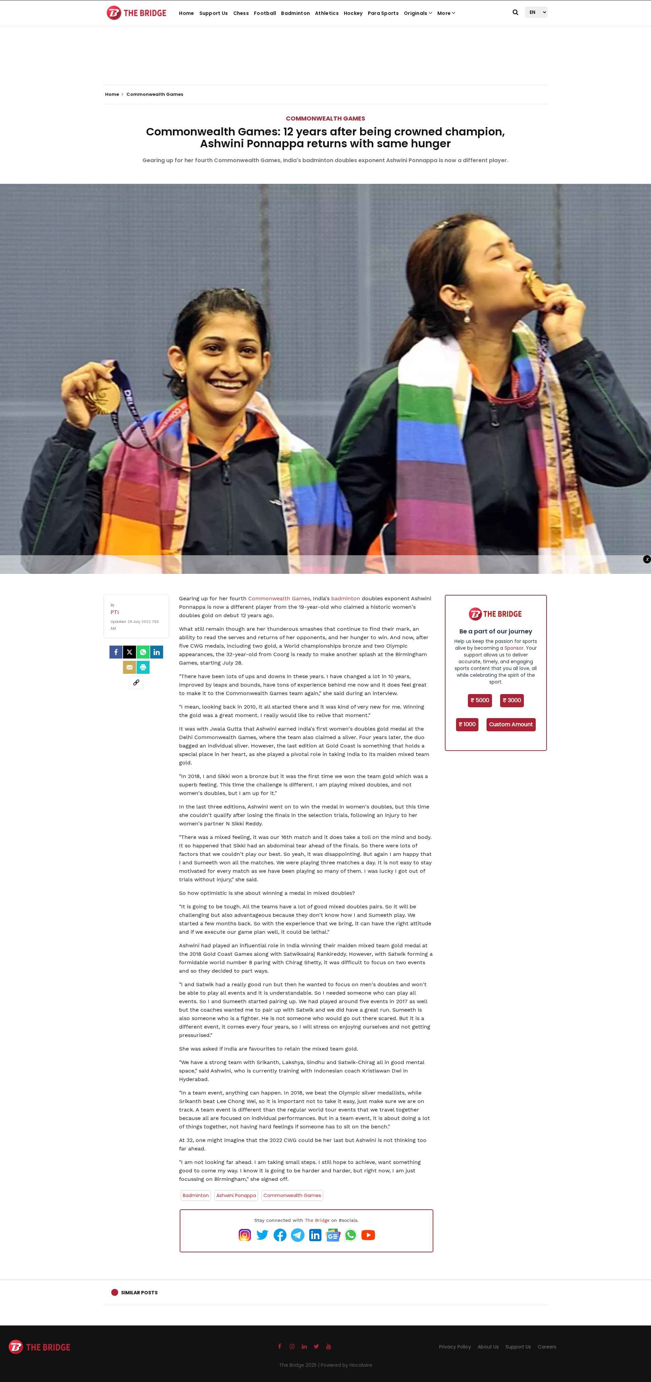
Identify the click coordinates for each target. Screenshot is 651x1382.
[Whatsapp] (143, 652)
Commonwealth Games (325, 118)
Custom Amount (511, 724)
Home (186, 13)
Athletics (327, 13)
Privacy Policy (455, 1346)
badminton (346, 598)
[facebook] (116, 652)
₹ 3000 (512, 700)
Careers (547, 1346)
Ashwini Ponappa (236, 1195)
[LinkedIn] (156, 652)
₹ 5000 (480, 700)
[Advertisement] (325, 64)
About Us (488, 1346)
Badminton (295, 13)
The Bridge (317, 1220)
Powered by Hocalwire (346, 1365)
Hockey (353, 13)
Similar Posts (139, 1292)
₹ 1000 (467, 724)
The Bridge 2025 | (300, 1365)
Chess (241, 13)
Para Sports (383, 13)
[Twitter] (129, 652)
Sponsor (514, 648)
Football (265, 13)
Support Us (213, 13)
